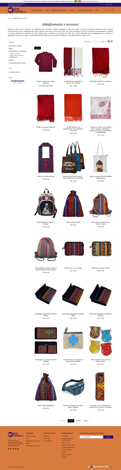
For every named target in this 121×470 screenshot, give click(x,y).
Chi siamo (64, 457)
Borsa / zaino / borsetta (16, 55)
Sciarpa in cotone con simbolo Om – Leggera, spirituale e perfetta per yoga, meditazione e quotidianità (100, 129)
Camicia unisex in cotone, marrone (46, 82)
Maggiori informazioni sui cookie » (89, 1)
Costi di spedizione (67, 450)
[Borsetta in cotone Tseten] (100, 249)
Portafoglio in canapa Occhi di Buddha (45, 360)
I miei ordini (47, 438)
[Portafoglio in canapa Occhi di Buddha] (45, 340)
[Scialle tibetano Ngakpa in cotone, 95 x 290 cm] (73, 62)
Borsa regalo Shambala (46, 405)
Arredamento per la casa (17, 63)
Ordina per (97, 41)
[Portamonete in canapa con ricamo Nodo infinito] (73, 340)
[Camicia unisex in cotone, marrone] (45, 62)
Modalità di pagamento (68, 447)
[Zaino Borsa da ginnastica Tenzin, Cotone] (100, 203)
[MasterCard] (91, 467)
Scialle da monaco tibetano (45, 127)
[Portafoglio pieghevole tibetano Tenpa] (45, 295)
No (79, 1)
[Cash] (107, 467)
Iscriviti (108, 437)
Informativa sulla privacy (68, 445)
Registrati (46, 436)
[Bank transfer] (89, 467)
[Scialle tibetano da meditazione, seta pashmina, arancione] (73, 108)
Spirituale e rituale (15, 46)
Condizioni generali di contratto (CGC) (67, 439)
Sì (75, 1)
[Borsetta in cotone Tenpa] (73, 249)
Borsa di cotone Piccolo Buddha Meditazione (101, 177)
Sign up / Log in (109, 4)
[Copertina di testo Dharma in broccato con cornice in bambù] (100, 386)
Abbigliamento (14, 57)
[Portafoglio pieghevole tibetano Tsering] (100, 295)
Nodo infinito (15, 72)
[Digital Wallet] (98, 467)
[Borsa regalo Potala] (73, 203)
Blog (96, 10)
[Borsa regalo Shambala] (45, 386)
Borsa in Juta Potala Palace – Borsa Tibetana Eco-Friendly (73, 177)
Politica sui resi (66, 442)
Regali (47, 10)
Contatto (64, 452)
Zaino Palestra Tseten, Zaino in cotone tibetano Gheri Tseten (46, 269)
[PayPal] (104, 467)
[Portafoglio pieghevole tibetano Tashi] (73, 295)
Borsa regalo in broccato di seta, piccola (100, 360)
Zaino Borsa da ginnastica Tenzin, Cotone (100, 223)
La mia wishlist (48, 441)
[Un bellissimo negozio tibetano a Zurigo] (17, 10)
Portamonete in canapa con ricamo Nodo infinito (73, 360)
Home (9, 18)
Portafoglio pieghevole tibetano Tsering (101, 315)
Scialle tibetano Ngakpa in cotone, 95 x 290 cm (73, 82)
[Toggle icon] (105, 10)
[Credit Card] (102, 467)
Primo (71, 421)
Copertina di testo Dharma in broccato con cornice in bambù (101, 406)
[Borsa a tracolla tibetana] (45, 157)
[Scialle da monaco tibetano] (45, 108)
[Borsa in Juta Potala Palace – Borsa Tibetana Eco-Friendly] (73, 157)
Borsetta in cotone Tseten (101, 268)
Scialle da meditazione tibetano (100, 81)
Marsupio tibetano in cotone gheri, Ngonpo (73, 406)
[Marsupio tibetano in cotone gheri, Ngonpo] (73, 386)
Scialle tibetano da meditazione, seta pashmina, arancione (73, 129)
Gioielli (11, 60)
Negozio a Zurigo (66, 454)
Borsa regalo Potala (73, 222)
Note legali (65, 436)
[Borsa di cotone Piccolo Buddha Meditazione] (100, 157)
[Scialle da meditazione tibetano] (100, 62)
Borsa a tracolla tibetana (45, 176)
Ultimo (78, 421)
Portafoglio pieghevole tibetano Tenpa (46, 315)
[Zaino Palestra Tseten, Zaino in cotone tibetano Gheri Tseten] (45, 249)
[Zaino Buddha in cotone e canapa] (45, 203)
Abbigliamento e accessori (17, 51)
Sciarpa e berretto (15, 53)
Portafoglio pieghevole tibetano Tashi (73, 315)
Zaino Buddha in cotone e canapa (46, 223)
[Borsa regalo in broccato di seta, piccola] (100, 340)
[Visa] (94, 467)
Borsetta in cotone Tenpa (73, 268)
